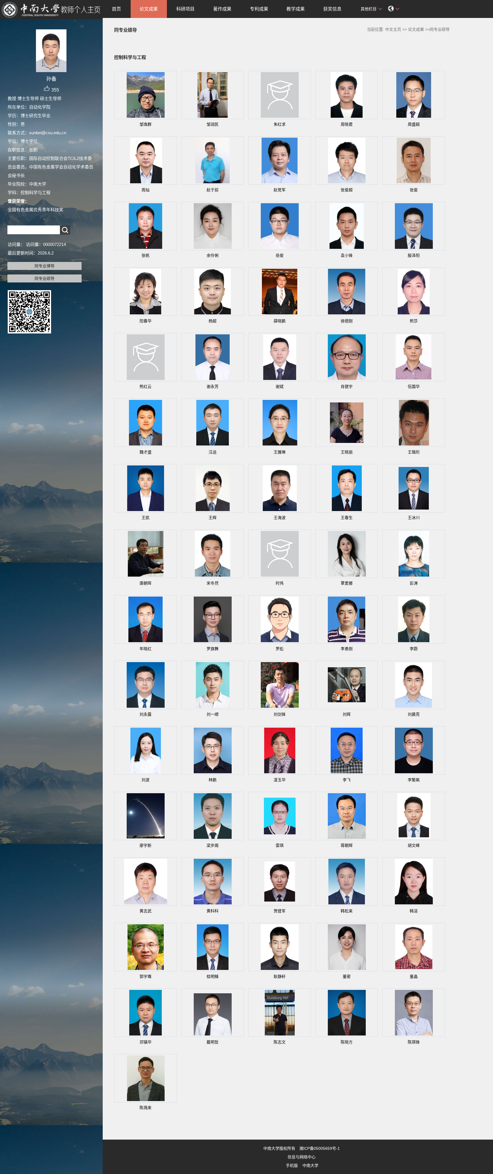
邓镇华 (145, 1042)
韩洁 (414, 911)
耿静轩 (280, 976)
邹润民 (213, 124)
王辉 (213, 517)
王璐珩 (414, 452)
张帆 (145, 255)
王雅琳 (280, 452)
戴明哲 (213, 1042)
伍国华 (414, 386)
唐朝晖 (145, 583)
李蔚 (414, 648)
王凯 (145, 517)
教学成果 (295, 9)
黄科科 (213, 911)
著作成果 (222, 9)
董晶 (414, 976)
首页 (116, 9)
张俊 (414, 190)
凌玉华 (280, 780)
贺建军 (280, 911)
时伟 (280, 583)
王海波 (280, 517)
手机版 (292, 1165)
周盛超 (414, 124)
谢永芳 (213, 386)
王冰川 (414, 517)
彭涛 (414, 583)
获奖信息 (332, 9)
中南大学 (310, 1165)
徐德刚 (347, 321)
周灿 (145, 190)
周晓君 (347, 124)
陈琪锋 (414, 1042)
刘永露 (145, 714)
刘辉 (347, 714)
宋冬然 (213, 583)
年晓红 (145, 648)
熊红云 (145, 386)
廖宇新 (145, 845)
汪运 (213, 452)
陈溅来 (145, 1107)
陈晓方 (347, 1042)
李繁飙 (414, 780)
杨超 (213, 321)
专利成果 (259, 9)
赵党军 (280, 190)
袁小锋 (347, 255)
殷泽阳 (414, 255)
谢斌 (280, 386)
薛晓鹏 (280, 321)
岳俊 (280, 255)
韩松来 (347, 911)
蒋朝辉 (347, 845)
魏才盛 (145, 452)
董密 (347, 976)
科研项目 (185, 9)
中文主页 (393, 29)
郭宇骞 (145, 976)
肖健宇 (347, 386)
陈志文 (280, 1042)
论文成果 (149, 9)
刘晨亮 (414, 714)
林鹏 (213, 780)
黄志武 (145, 911)
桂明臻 (213, 976)
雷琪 (280, 845)
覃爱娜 (347, 583)
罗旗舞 (213, 648)
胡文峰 (414, 845)
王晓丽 (347, 452)
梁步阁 (213, 845)
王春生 (347, 517)
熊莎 (414, 321)
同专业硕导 (44, 278)
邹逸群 (145, 124)
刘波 (145, 780)
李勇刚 (347, 648)
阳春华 (145, 321)
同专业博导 (44, 266)
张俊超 (347, 190)
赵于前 (213, 190)
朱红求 (280, 124)
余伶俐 (213, 255)
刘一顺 (213, 714)
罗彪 (280, 648)
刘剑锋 (280, 714)
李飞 (347, 780)
